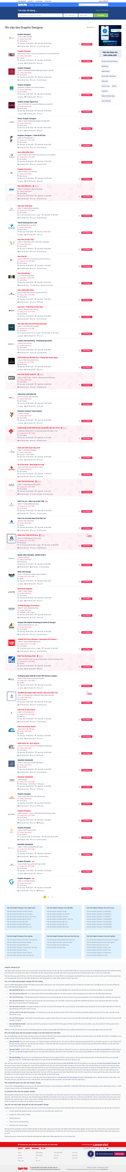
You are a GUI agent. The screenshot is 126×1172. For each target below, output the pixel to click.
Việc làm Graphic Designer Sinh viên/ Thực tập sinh (22, 940)
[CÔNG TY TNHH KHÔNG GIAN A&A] (11, 209)
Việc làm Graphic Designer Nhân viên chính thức (61, 940)
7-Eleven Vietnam (23, 413)
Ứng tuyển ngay (87, 44)
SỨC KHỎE (74, 1158)
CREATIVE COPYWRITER (27, 394)
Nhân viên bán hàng (108, 96)
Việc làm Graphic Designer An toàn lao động (19, 914)
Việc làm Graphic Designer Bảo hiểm (17, 921)
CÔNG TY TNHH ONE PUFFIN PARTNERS (30, 762)
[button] (80, 44)
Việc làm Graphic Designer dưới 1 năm (98, 945)
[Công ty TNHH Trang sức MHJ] (11, 831)
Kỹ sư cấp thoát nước (109, 76)
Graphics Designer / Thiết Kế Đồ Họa (31, 135)
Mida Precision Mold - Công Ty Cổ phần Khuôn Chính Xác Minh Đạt (38, 53)
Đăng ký (98, 10)
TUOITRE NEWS (39, 1)
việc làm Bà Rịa (68, 1063)
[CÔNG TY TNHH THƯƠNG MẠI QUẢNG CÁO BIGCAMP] (11, 122)
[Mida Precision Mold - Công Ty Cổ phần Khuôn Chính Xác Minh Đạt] (11, 54)
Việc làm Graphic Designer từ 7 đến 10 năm (99, 952)
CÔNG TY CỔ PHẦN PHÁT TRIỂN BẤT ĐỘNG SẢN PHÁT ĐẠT (36, 695)
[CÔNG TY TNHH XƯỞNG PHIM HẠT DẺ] (11, 642)
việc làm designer (23, 1051)
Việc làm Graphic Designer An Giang (57, 916)
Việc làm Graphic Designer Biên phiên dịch (19, 927)
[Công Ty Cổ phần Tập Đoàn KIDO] (11, 397)
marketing (105, 66)
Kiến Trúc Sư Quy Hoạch (27, 726)
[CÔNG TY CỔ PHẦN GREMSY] (11, 881)
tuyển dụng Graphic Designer (108, 1063)
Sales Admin (106, 71)
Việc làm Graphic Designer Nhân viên (18, 945)
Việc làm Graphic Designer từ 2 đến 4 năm (99, 947)
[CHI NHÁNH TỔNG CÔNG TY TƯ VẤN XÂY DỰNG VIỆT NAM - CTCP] (11, 431)
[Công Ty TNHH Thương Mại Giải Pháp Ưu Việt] (11, 864)
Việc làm (38, 5)
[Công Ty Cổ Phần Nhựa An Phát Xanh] (11, 538)
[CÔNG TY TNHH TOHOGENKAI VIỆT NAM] (11, 847)
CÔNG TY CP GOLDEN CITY (26, 712)
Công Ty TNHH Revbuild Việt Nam (28, 360)
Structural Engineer (25, 589)
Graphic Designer (24, 34)
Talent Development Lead (27, 223)
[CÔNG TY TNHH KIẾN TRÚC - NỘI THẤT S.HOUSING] (11, 243)
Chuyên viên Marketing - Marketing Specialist (35, 341)
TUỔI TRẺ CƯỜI (47, 1)
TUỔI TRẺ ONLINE (22, 1)
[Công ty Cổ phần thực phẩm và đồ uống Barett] (11, 575)
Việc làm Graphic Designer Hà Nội (57, 911)
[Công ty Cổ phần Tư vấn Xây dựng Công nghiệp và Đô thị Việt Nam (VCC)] (11, 659)
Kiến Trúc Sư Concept (26, 481)
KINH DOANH (39, 1152)
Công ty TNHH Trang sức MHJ (27, 830)
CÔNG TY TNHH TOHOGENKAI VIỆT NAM (30, 847)
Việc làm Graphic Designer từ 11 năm (97, 955)
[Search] (107, 4)
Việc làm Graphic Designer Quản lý (17, 950)
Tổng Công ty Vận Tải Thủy (26, 729)
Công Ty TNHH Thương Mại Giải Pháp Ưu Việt (31, 864)
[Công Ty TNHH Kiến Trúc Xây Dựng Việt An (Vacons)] (11, 259)
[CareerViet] (100, 1144)
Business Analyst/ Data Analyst (30, 411)
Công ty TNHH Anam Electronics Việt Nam (31, 678)
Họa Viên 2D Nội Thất (26, 239)
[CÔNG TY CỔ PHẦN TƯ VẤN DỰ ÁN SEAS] (11, 189)
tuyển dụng (14, 984)
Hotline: (102, 1169)
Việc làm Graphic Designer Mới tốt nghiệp (19, 942)
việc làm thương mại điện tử (103, 1049)
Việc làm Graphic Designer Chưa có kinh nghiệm (101, 942)
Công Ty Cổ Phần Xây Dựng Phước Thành (30, 467)
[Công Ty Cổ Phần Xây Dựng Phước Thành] (11, 468)
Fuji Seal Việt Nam (23, 557)
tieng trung (105, 86)
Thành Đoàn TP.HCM (103, 1167)
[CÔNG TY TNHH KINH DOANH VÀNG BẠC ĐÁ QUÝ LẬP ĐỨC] (11, 71)
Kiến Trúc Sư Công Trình (27, 656)
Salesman (105, 81)
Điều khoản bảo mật (82, 1169)
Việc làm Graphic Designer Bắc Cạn (57, 924)
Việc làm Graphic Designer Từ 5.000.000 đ (99, 914)
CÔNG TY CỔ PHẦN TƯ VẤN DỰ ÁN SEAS (30, 189)
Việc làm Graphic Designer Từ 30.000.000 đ (99, 927)
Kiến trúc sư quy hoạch (26, 710)
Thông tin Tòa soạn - (92, 1167)
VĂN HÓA (56, 1155)
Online (114, 86)
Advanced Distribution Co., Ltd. (28, 625)
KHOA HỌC (74, 1155)
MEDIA (19, 1152)
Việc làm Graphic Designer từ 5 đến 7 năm (99, 950)
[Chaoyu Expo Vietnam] (11, 344)
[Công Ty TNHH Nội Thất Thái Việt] (11, 310)
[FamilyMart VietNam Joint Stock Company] (11, 88)
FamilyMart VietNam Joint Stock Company (31, 87)
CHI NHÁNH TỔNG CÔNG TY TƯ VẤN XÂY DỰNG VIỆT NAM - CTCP (38, 431)
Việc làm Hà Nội (14, 1041)
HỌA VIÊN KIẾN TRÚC (26, 152)
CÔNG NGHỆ (39, 1155)
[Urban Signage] (11, 780)
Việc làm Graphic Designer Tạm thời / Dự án (59, 942)
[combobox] (40, 15)
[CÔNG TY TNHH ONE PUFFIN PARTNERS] (11, 763)
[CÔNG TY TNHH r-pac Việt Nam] (11, 172)
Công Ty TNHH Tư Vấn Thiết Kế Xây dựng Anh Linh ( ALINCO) (37, 155)
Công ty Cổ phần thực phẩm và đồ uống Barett (32, 574)
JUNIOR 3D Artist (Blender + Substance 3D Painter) (37, 639)
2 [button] (48, 897)
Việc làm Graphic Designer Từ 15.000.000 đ (99, 921)
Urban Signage (22, 779)
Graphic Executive (24, 169)
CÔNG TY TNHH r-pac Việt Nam (27, 171)
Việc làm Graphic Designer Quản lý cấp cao (19, 952)
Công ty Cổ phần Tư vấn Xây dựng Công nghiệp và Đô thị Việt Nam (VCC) (40, 659)
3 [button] (52, 897)
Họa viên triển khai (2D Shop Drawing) (32, 324)
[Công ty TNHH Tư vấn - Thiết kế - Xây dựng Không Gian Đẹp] (11, 377)
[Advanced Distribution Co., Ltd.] (11, 625)
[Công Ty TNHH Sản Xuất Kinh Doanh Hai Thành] (11, 293)
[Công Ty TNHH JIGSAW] (11, 37)
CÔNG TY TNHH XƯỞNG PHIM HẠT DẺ (29, 641)
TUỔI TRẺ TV (31, 1)
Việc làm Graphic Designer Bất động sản (18, 924)
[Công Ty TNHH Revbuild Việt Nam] (11, 361)
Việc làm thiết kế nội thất (17, 1024)
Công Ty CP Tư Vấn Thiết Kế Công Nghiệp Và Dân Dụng (35, 746)
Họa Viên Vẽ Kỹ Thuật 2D (27, 374)
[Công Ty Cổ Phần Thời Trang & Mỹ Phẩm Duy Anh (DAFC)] (11, 105)
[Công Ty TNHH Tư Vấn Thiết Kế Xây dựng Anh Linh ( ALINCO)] (11, 155)
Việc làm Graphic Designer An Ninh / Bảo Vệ (19, 911)
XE (36, 1158)
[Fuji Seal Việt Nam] (11, 558)
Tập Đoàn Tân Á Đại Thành (26, 521)
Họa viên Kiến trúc (24, 186)
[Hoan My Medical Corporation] (11, 226)
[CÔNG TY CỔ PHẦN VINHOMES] (11, 451)
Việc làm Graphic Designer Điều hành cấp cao (20, 955)
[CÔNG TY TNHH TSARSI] (11, 592)
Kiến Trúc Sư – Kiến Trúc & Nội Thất (33, 501)
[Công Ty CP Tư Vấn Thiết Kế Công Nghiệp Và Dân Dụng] (11, 746)
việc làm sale (88, 1077)
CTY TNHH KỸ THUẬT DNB (26, 276)
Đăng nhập (105, 10)
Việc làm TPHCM (14, 1049)
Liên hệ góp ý (92, 1169)
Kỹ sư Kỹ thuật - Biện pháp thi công (31, 465)
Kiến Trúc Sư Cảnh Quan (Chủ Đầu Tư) (32, 518)
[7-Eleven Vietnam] (11, 414)
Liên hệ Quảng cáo (71, 1169)
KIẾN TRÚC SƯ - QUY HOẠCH (28, 743)
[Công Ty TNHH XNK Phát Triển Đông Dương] (11, 797)
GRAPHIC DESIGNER (25, 760)
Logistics (105, 91)
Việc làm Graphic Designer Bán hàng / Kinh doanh (21, 916)
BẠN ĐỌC (92, 1155)
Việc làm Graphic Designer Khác (56, 947)
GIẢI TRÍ (56, 1158)
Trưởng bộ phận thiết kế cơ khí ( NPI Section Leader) (37, 676)
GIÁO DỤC (92, 1152)
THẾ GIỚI (20, 1158)
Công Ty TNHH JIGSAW (25, 37)
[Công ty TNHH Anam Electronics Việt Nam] (11, 679)
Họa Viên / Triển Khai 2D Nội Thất (30, 307)
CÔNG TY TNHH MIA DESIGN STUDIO (29, 484)
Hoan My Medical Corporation (27, 225)
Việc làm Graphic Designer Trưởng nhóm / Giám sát (22, 947)
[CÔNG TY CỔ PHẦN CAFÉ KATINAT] (11, 327)
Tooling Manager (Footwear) (28, 605)
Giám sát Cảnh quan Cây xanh (29, 448)
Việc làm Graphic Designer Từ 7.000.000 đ (99, 916)
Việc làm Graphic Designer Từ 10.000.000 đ (99, 919)
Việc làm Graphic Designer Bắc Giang (58, 927)
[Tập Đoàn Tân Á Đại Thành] (11, 521)
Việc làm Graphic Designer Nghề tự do (58, 945)
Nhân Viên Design (24, 572)
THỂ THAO (74, 1152)
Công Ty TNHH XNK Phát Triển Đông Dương (31, 796)
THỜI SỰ (20, 1155)
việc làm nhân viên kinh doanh (67, 1077)
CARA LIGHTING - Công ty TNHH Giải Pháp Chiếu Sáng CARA (36, 813)
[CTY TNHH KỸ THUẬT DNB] (11, 276)
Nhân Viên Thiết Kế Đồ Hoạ (28, 535)
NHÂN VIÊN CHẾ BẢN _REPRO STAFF (32, 555)
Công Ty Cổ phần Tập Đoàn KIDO (28, 396)
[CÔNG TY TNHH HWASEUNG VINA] (11, 609)
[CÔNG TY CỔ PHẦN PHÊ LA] (11, 138)
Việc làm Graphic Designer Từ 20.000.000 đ (99, 924)
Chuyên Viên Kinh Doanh (110, 61)
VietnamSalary (19, 1086)
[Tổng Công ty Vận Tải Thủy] (11, 730)
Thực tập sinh (106, 101)
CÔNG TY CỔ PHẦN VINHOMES (27, 450)
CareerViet (50, 1077)
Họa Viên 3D (22, 256)
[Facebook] (99, 1148)
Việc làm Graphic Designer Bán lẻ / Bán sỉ (19, 919)
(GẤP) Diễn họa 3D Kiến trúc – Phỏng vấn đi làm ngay (37, 357)
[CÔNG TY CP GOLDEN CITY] (11, 713)
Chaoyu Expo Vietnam (25, 343)
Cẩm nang (45, 5)
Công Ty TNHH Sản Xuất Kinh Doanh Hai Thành (32, 292)
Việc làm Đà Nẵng (14, 1057)
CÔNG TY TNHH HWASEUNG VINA (28, 608)
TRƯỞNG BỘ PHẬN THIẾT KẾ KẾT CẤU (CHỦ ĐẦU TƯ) (38, 693)
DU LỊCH (38, 1160)
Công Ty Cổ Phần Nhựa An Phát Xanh (29, 538)
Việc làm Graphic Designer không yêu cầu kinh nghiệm (103, 940)
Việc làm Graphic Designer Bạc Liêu (57, 921)
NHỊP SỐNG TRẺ (58, 1152)
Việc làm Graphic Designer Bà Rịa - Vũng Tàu (60, 919)
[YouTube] (107, 1148)
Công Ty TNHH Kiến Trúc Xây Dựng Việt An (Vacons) (34, 259)
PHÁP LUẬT (21, 1160)
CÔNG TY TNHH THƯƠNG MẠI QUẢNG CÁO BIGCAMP (34, 121)
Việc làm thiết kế (14, 990)
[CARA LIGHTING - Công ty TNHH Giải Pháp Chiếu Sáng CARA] (11, 814)
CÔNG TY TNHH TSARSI (25, 591)
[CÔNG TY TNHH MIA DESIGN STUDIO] (11, 484)
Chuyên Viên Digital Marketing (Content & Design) (37, 622)
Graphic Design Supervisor (28, 102)
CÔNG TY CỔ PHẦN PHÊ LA (26, 138)
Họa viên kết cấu (24, 273)
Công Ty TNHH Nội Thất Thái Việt (28, 309)
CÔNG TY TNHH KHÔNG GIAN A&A (28, 208)
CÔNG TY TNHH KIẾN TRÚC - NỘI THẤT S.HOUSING (33, 242)
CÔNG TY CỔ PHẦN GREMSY (26, 881)
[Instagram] (103, 1148)
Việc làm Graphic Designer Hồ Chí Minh (58, 914)
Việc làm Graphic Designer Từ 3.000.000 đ (99, 911)
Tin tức (31, 5)
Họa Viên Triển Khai (25, 206)
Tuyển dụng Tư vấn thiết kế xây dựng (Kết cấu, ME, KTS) (38, 428)
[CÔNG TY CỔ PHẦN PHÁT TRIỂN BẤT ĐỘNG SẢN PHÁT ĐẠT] (11, 696)
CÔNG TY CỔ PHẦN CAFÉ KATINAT (28, 326)
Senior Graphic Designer (27, 118)
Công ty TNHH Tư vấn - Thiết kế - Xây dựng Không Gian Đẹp (36, 377)
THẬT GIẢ (92, 1158)
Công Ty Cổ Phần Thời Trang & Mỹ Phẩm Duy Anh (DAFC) (35, 104)
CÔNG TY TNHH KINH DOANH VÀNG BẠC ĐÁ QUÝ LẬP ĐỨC (36, 70)
